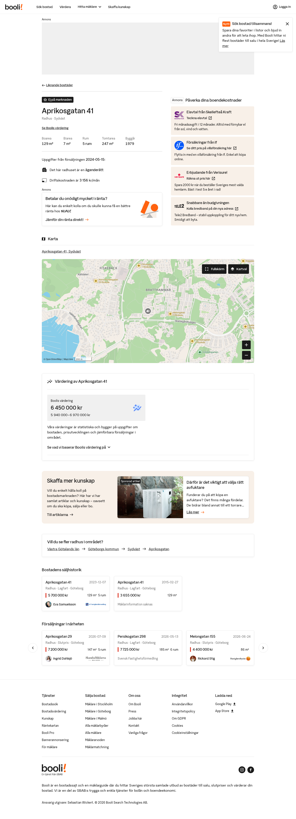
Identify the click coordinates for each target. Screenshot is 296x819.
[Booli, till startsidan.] (14, 7)
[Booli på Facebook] (250, 769)
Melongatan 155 (202, 636)
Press (132, 711)
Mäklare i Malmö (96, 718)
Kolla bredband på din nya (212, 208)
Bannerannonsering (55, 740)
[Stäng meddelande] (287, 24)
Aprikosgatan (159, 549)
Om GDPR (179, 718)
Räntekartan (50, 726)
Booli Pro (48, 733)
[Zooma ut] (246, 355)
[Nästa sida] (263, 648)
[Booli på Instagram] (242, 769)
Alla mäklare (93, 733)
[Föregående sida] (32, 648)
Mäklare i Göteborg (98, 711)
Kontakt (133, 726)
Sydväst (134, 549)
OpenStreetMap (54, 359)
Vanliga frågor (138, 733)
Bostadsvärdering (54, 711)
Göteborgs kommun (103, 549)
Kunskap (48, 718)
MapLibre (68, 359)
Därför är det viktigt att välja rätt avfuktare (215, 485)
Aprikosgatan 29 (59, 636)
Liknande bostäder (59, 85)
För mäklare (49, 747)
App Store (222, 711)
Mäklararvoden (95, 740)
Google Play (223, 704)
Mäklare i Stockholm (99, 704)
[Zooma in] (246, 345)
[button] (148, 311)
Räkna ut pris (207, 178)
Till (57, 514)
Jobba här (135, 718)
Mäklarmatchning (97, 747)
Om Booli (134, 704)
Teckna (209, 118)
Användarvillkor (182, 704)
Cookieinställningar (185, 733)
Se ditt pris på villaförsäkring (211, 148)
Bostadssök (50, 704)
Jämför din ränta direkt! (64, 219)
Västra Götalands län (63, 549)
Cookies (177, 726)
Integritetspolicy (183, 711)
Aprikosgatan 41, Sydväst (61, 251)
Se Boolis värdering (55, 128)
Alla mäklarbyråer (96, 726)
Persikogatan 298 (132, 636)
